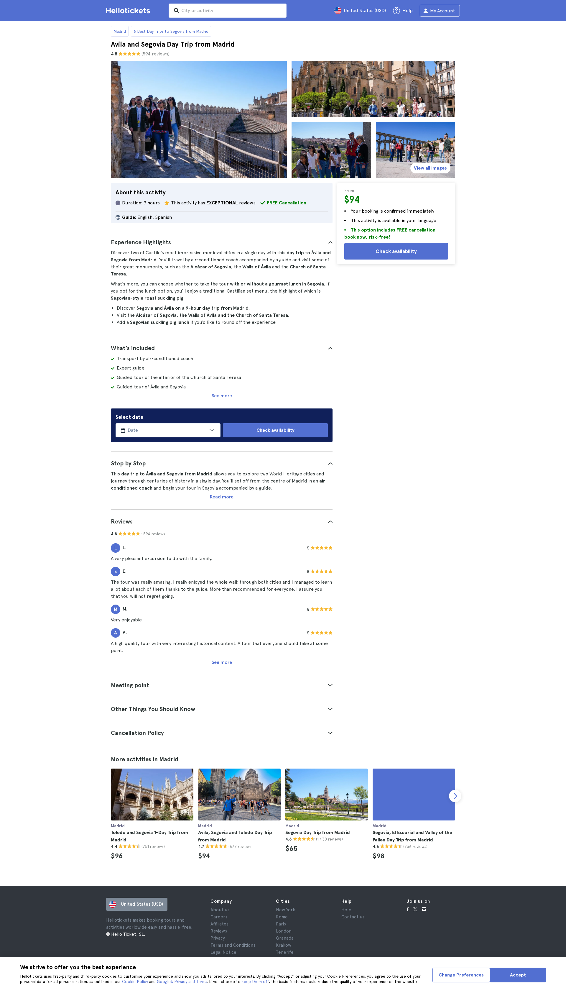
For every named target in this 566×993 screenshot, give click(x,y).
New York (285, 909)
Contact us (352, 917)
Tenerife (285, 952)
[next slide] (455, 796)
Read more (221, 497)
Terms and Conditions (232, 945)
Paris (281, 924)
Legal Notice (223, 952)
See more (222, 395)
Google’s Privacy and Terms (182, 981)
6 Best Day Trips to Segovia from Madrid (171, 31)
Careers (218, 917)
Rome (282, 917)
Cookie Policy (135, 981)
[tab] (222, 242)
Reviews (218, 931)
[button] (222, 242)
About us (219, 909)
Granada (285, 938)
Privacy (217, 938)
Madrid (119, 31)
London (284, 931)
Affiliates (219, 924)
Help (346, 909)
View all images (430, 168)
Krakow (283, 945)
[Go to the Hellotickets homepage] (129, 10)
